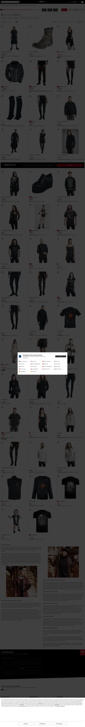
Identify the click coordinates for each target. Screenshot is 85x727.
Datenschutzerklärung (60, 706)
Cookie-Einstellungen (22, 706)
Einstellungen (59, 723)
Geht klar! (26, 723)
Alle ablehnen (42, 723)
